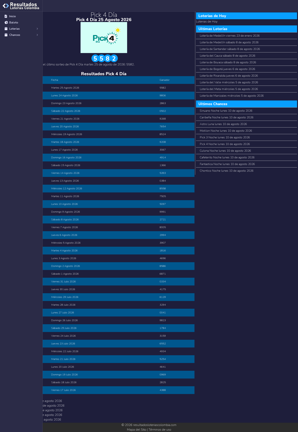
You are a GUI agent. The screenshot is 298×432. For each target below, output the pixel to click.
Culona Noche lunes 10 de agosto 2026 (225, 151)
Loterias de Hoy (206, 21)
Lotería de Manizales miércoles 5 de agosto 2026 (232, 96)
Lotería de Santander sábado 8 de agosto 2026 (230, 49)
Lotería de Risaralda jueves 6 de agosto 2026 (229, 76)
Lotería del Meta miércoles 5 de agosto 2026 (229, 89)
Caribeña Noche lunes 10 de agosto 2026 (226, 117)
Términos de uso (160, 430)
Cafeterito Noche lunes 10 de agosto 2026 (227, 157)
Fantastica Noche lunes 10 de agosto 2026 (227, 164)
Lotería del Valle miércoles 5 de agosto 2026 (229, 82)
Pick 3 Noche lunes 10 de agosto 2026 (225, 137)
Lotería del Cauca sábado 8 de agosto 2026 (227, 56)
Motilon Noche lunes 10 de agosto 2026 (226, 131)
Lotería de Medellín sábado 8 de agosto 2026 (229, 42)
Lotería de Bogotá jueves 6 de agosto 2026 (227, 69)
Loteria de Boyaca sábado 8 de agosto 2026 (228, 62)
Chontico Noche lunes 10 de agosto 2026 (226, 171)
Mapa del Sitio (136, 430)
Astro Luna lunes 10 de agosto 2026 (223, 124)
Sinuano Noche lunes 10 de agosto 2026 (226, 111)
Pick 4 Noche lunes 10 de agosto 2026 (225, 144)
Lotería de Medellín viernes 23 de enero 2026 (230, 36)
